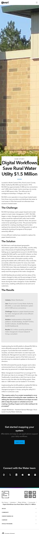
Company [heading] (4, 520)
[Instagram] (30, 496)
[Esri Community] (26, 496)
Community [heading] (5, 512)
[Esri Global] (5, 2)
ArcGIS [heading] (4, 508)
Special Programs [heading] (7, 523)
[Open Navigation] (36, 2)
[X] (30, 492)
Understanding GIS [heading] (7, 516)
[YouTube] (34, 496)
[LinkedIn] (34, 492)
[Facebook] (26, 492)
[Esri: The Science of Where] (5, 495)
